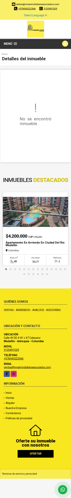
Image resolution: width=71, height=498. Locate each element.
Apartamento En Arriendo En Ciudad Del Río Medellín (35, 244)
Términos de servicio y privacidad (19, 473)
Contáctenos (13, 413)
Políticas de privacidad (19, 418)
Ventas (10, 397)
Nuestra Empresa (16, 408)
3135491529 (50, 8)
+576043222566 (27, 8)
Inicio (5, 54)
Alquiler (10, 402)
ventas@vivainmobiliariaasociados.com (27, 367)
